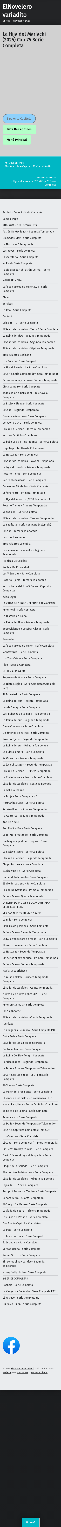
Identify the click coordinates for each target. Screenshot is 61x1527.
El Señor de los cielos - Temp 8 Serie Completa (30, 329)
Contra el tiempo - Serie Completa (23, 1049)
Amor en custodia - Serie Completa (23, 1004)
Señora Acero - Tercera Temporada (23, 964)
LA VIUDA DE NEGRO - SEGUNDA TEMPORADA (29, 603)
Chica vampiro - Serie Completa (21, 386)
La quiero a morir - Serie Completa (23, 751)
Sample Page (10, 218)
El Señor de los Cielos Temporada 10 (24, 1042)
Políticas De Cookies (15, 560)
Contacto (8, 316)
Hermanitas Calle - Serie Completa (23, 802)
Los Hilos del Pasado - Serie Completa (25, 1217)
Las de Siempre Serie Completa (21, 707)
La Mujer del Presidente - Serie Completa (27, 1091)
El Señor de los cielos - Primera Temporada (28, 1178)
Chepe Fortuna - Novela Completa (23, 864)
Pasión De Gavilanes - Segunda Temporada (28, 231)
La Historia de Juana (15, 616)
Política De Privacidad (16, 567)
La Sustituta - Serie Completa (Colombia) (27, 524)
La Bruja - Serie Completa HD (20, 796)
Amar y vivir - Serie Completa (20, 1117)
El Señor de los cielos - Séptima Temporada (28, 348)
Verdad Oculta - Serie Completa (21, 1248)
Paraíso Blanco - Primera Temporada (25, 809)
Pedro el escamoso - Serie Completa (24, 480)
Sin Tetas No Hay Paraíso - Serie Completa (28, 1149)
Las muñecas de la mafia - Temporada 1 (26, 713)
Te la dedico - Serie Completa (20, 1242)
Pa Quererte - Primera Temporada (23, 758)
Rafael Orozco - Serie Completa (21, 1255)
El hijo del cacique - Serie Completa (24, 883)
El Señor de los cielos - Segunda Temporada (29, 342)
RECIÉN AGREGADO (14, 671)
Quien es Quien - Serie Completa (22, 1304)
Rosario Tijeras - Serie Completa (22, 473)
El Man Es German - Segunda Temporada (27, 858)
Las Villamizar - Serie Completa (21, 573)
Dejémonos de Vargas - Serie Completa (26, 732)
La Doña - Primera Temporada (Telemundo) (28, 1068)
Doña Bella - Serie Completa (19, 1036)
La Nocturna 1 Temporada (18, 244)
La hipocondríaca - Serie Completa (23, 1236)
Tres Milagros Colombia (17, 543)
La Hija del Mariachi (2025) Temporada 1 (26, 499)
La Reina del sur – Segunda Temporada (26, 720)
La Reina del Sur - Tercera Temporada (25, 700)
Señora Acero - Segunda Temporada (24, 932)
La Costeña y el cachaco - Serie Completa (27, 777)
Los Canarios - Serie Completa (21, 1136)
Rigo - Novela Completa (17, 664)
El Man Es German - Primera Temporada (27, 771)
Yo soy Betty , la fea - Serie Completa (24, 1272)
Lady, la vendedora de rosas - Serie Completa (30, 938)
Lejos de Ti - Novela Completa (20, 1185)
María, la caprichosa (15, 970)
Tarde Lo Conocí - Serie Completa (22, 212)
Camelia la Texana (13, 790)
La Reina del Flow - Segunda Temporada (26, 335)
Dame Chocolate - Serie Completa (23, 726)
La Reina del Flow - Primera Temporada (26, 622)
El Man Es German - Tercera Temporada (26, 429)
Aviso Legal (9, 596)
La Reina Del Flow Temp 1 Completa (23, 1055)
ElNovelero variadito (22, 1368)
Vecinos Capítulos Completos (20, 435)
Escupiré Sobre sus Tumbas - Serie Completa (29, 1191)
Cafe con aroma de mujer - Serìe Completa (28, 645)
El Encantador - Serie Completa (21, 694)
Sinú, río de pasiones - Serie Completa (25, 926)
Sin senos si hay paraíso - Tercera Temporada (30, 380)
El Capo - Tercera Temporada (20, 531)
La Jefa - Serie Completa (17, 310)
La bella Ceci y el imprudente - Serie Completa (30, 441)
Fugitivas (8, 1023)
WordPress (22, 1372)
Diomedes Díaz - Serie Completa (22, 238)
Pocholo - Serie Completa (18, 1285)
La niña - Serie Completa (17, 919)
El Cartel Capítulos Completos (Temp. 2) (26, 1130)
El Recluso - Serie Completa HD (21, 1297)
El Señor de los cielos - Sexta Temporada (27, 783)
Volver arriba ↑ (39, 1372)
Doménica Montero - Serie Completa (24, 416)
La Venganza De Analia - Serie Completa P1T (29, 1030)
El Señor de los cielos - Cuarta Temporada (28, 1017)
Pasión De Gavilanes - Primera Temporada (28, 889)
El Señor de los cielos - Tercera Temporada (28, 518)
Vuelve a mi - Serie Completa (20, 511)
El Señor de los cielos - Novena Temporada (28, 461)
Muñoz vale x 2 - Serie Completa (22, 870)
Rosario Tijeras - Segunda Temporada (25, 739)
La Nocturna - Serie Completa (20, 454)
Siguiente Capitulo (19, 118)
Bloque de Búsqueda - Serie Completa (25, 1166)
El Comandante (12, 1011)
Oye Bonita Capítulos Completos (22, 1223)
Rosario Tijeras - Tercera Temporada (24, 579)
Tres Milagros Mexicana (17, 354)
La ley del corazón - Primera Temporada (26, 467)
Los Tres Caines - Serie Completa (22, 658)
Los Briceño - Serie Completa (20, 361)
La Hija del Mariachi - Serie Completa (25, 367)
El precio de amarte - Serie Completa (25, 945)
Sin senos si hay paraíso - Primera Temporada (30, 958)
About (6, 297)
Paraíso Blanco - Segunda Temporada (25, 1061)
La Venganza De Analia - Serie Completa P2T (29, 1291)
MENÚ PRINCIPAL (13, 280)
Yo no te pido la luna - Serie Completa (25, 1110)
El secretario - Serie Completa (20, 257)
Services (8, 303)
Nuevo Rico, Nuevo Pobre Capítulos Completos (30, 1104)
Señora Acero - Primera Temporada (24, 492)
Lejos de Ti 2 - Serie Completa (20, 322)
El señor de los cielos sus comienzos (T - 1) (28, 1098)
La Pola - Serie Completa (17, 1229)
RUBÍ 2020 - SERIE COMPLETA (20, 225)
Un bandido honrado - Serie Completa (25, 877)
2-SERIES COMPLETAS (15, 1278)
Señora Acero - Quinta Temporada (23, 896)
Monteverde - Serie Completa (20, 652)
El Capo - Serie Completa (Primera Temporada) (30, 1142)
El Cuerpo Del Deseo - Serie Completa (25, 1204)
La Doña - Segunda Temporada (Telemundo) (29, 1123)
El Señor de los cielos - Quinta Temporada (28, 987)
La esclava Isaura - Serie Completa (23, 851)
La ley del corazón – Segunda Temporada (27, 764)
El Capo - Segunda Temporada (21, 409)
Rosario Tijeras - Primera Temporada (25, 505)
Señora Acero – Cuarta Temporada (23, 1198)
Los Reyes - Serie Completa (19, 250)
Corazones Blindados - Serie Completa (25, 486)
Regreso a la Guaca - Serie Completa (24, 677)
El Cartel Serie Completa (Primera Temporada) (30, 373)
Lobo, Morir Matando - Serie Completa (25, 834)
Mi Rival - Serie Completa (17, 263)
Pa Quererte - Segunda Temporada (23, 815)
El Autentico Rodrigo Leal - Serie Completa (28, 1172)
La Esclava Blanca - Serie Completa (23, 403)
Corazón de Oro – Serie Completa (22, 422)
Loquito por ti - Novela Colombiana (23, 448)
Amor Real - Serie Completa (19, 609)
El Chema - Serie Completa (18, 1085)
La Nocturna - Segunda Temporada (24, 951)
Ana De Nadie (11, 822)
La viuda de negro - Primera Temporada (26, 1210)
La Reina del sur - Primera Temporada (25, 745)
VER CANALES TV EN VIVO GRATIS (22, 913)
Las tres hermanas (14, 537)
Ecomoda (8, 639)
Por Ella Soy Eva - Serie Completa (22, 828)
